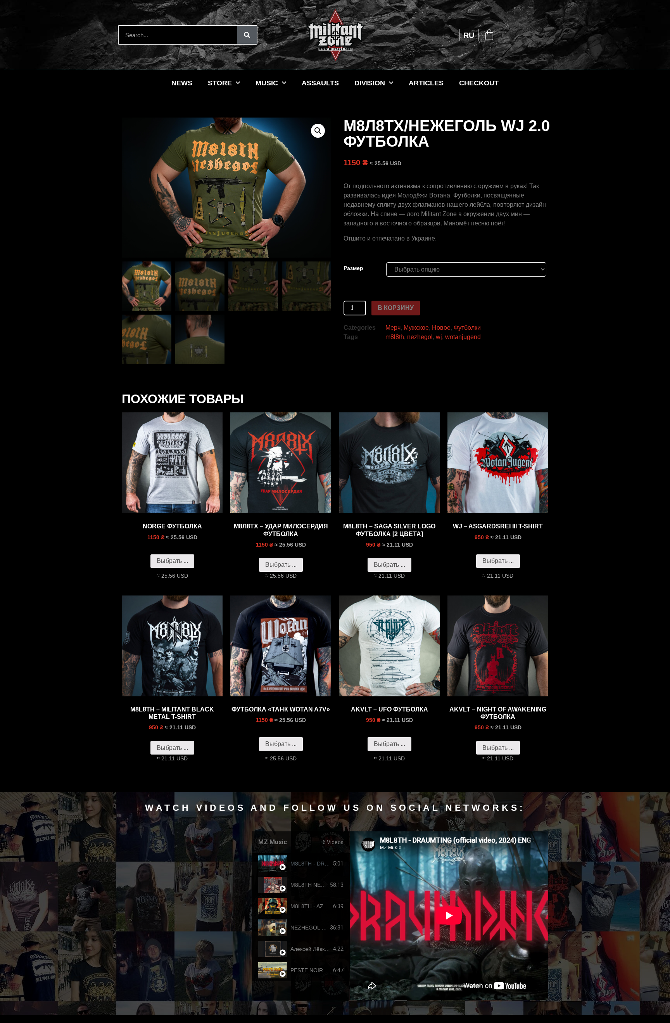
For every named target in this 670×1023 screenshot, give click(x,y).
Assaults (320, 83)
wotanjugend (463, 337)
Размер (353, 268)
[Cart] (489, 34)
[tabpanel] (449, 915)
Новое (441, 327)
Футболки (467, 327)
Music (267, 83)
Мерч (393, 327)
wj (439, 337)
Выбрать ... (172, 560)
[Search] (247, 35)
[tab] (301, 863)
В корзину (396, 308)
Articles (426, 83)
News (181, 83)
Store (220, 83)
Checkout (479, 83)
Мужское (416, 327)
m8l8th (394, 337)
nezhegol (420, 337)
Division (369, 83)
